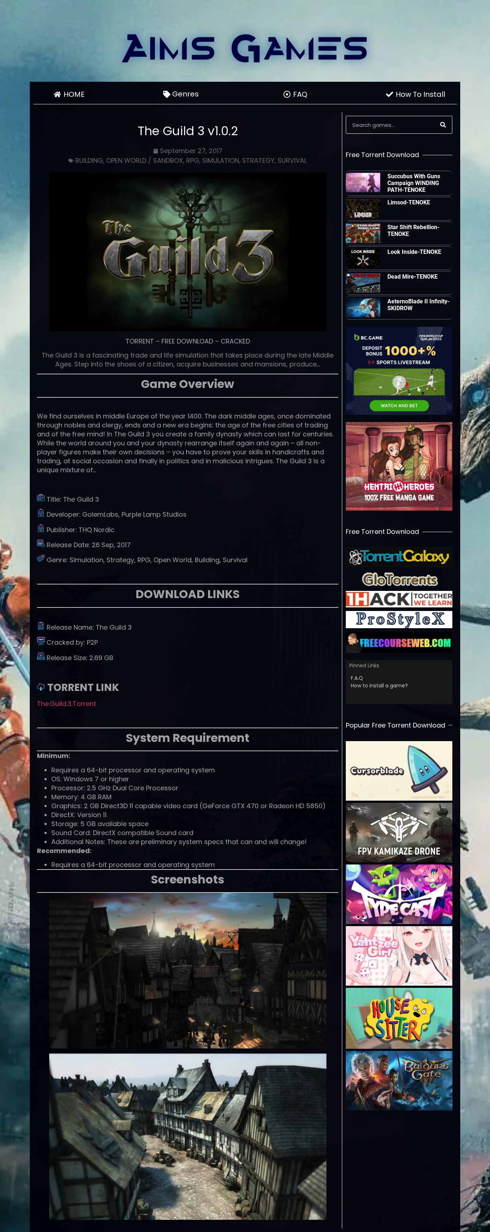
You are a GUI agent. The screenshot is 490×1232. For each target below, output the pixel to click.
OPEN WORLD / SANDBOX (144, 160)
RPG (192, 160)
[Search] (443, 124)
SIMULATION (220, 160)
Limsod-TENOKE (408, 202)
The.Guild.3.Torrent (66, 703)
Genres (185, 94)
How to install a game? (379, 685)
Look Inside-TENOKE (414, 251)
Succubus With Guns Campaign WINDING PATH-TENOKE (413, 183)
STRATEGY (258, 160)
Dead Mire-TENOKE (412, 276)
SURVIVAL (292, 160)
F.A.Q (357, 678)
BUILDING (89, 160)
